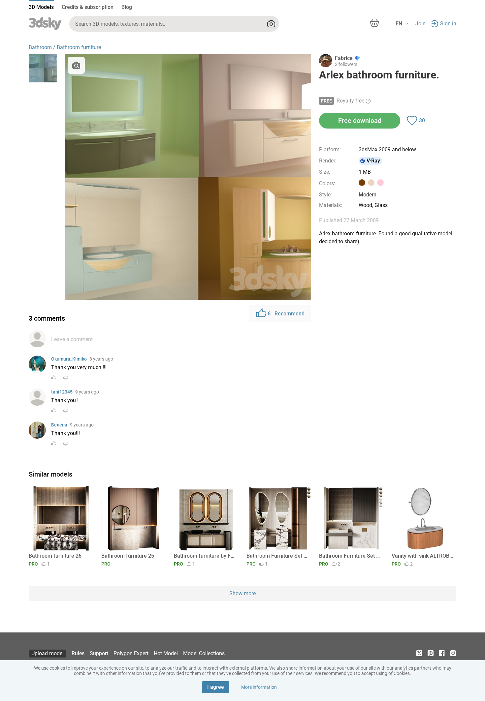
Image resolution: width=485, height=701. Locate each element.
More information (259, 687)
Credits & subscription (87, 7)
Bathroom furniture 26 (55, 556)
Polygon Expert (130, 653)
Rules (78, 653)
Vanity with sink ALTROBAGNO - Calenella (423, 556)
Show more (242, 593)
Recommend (286, 313)
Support (99, 653)
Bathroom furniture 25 (127, 556)
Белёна (59, 424)
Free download (359, 121)
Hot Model (166, 653)
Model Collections (204, 653)
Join (420, 23)
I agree (215, 687)
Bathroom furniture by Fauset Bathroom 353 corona (205, 556)
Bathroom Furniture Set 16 (350, 556)
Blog (126, 7)
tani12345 (62, 391)
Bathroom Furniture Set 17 (277, 556)
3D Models (41, 7)
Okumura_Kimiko (69, 359)
